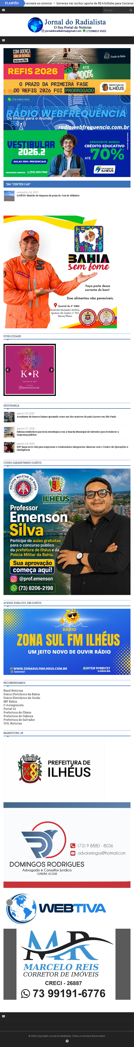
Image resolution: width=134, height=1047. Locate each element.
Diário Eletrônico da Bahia (21, 694)
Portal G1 (9, 709)
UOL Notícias (12, 723)
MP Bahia (10, 701)
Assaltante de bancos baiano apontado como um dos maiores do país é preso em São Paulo (66, 416)
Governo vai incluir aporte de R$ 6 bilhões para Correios (69, 3)
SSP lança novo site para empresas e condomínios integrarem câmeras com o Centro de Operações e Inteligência (72, 448)
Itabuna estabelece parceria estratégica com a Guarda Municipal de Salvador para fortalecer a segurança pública (68, 433)
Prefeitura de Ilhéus (17, 712)
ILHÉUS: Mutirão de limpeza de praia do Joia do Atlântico (48, 195)
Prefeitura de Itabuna (18, 716)
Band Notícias (13, 690)
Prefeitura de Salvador (19, 719)
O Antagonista (13, 705)
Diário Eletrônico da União (21, 698)
